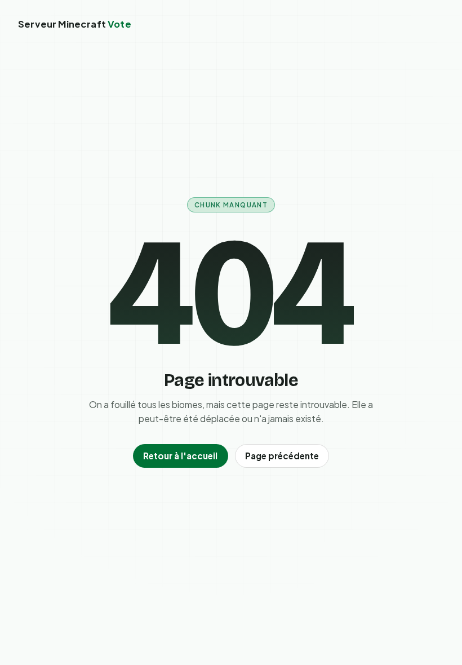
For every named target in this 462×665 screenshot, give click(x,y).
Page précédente (282, 455)
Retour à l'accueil (180, 455)
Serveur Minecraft (74, 24)
